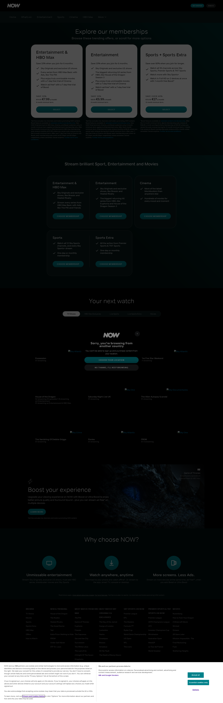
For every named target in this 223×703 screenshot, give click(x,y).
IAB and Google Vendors (108, 675)
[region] (111, 682)
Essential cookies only (198, 682)
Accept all (196, 675)
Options (195, 690)
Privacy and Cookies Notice (33, 696)
